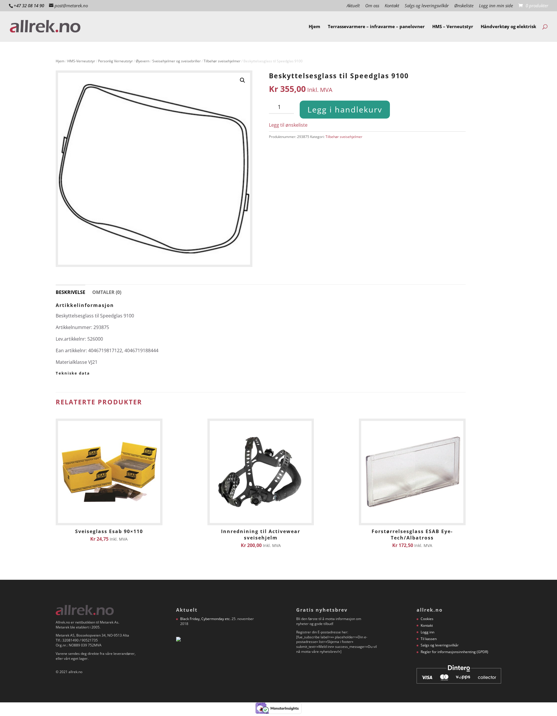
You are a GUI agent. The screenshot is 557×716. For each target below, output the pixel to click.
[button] (242, 80)
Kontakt (392, 5)
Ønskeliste (463, 5)
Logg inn (427, 632)
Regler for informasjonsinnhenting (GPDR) (454, 651)
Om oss (372, 5)
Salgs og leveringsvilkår (427, 5)
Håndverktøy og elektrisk (508, 26)
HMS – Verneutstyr (452, 26)
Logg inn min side (496, 5)
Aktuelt (353, 5)
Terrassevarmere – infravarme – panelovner (376, 26)
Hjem (314, 26)
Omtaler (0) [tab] (106, 292)
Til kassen (429, 638)
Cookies (427, 618)
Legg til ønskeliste (288, 125)
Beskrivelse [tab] (70, 292)
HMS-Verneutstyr (81, 61)
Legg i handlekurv (345, 109)
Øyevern (142, 61)
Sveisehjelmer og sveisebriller (176, 61)
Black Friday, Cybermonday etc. (205, 618)
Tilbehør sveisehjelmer (222, 61)
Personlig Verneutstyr (115, 61)
